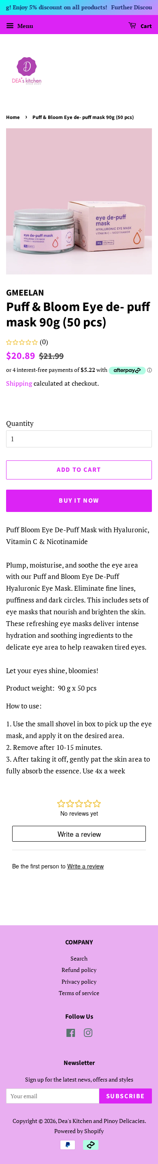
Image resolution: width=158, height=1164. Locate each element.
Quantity (20, 423)
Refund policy (79, 970)
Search (79, 958)
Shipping (19, 383)
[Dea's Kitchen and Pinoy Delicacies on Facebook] (70, 1034)
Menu (24, 26)
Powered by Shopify (79, 1131)
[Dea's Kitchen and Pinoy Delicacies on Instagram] (87, 1034)
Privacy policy (79, 981)
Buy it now (79, 500)
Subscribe (125, 1096)
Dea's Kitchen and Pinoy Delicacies (101, 1121)
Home (13, 117)
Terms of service (79, 993)
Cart (145, 26)
